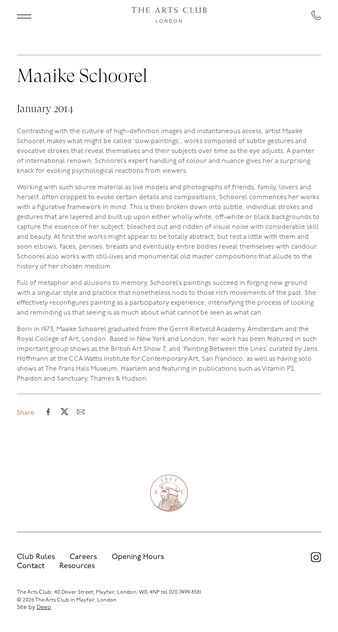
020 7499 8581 (185, 592)
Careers (83, 557)
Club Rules (36, 557)
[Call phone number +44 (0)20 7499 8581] (316, 15)
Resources (77, 566)
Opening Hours (138, 557)
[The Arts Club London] (169, 15)
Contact (31, 566)
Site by (34, 607)
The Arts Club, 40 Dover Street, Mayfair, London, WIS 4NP (88, 592)
